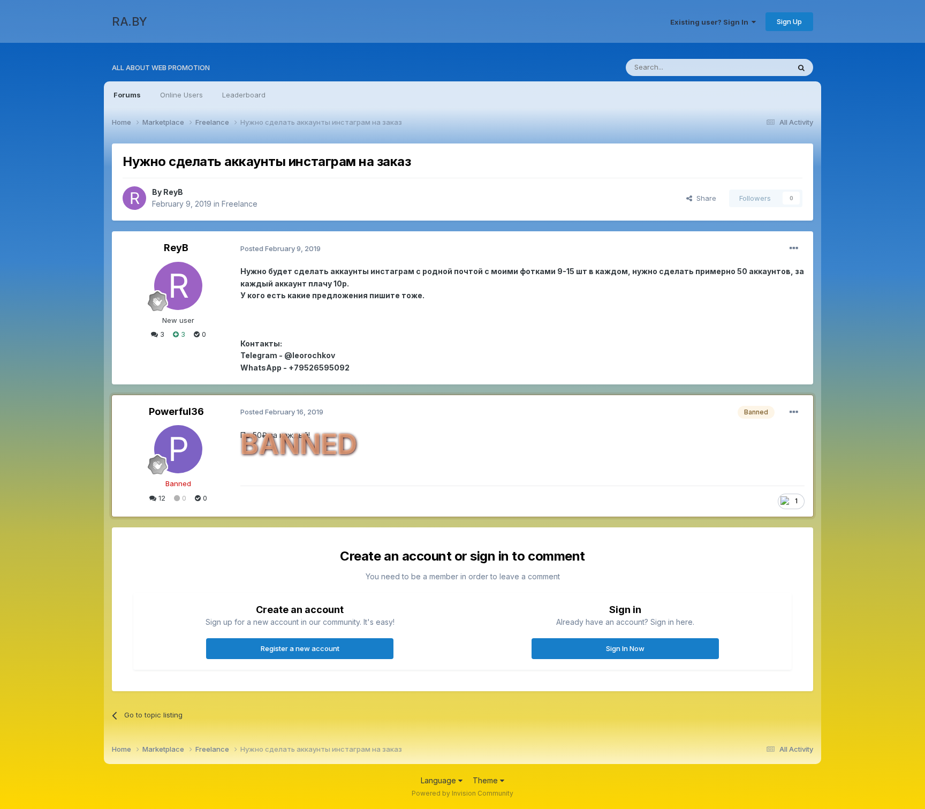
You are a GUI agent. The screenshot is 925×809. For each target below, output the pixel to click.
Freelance (239, 203)
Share (704, 198)
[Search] (801, 67)
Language (439, 780)
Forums (127, 94)
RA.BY (129, 21)
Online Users (181, 94)
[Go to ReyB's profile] (134, 198)
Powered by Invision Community (462, 793)
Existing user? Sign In (711, 22)
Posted (280, 248)
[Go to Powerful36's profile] (178, 449)
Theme (486, 780)
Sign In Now (625, 648)
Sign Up (789, 21)
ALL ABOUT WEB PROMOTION (161, 67)
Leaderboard (244, 94)
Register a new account (300, 648)
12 (160, 498)
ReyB (173, 191)
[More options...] (794, 248)
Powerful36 (176, 411)
